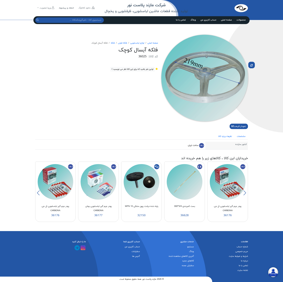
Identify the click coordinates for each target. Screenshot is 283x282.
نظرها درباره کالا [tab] (225, 136)
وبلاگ (193, 20)
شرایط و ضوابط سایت (238, 256)
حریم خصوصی (241, 251)
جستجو (190, 246)
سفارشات (136, 251)
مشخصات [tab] (241, 136)
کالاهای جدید (188, 260)
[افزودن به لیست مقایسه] (251, 65)
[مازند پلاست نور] (226, 8)
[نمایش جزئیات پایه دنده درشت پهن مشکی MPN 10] (141, 181)
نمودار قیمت (240, 126)
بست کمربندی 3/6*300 (184, 206)
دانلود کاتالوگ (84, 8)
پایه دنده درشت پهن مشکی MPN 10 (141, 206)
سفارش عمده (188, 265)
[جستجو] (38, 20)
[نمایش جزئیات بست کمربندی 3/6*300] (184, 181)
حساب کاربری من (208, 20)
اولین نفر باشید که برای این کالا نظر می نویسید (133, 69)
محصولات (241, 20)
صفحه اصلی (226, 20)
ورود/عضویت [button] (45, 8)
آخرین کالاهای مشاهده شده (181, 256)
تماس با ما (181, 20)
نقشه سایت (242, 270)
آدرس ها (136, 256)
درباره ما (244, 260)
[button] (244, 192)
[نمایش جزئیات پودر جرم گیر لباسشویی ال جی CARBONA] (227, 181)
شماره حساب (242, 246)
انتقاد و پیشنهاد (66, 8)
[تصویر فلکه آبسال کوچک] (204, 77)
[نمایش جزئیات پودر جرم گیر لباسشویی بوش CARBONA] (98, 181)
